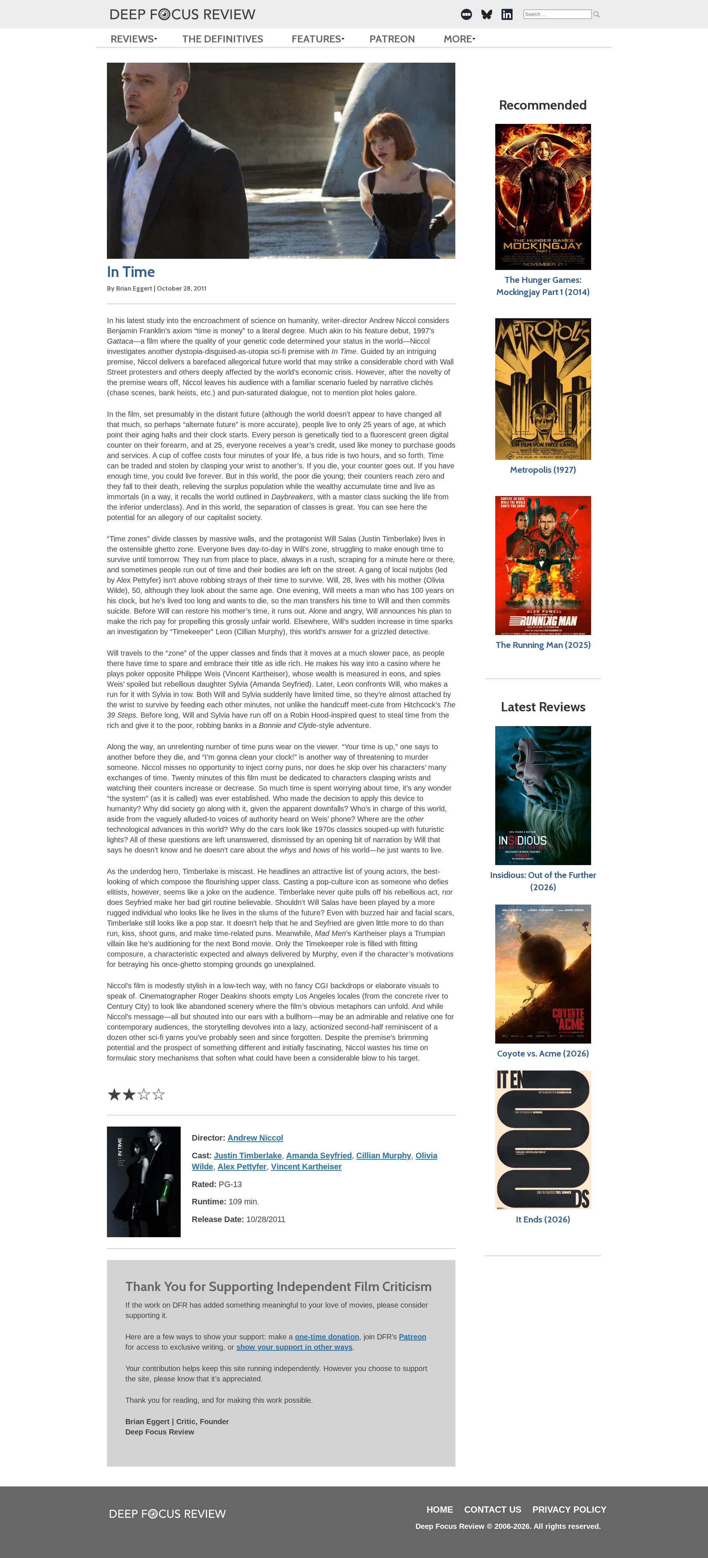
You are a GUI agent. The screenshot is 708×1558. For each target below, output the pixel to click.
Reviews (132, 38)
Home (440, 1509)
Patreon (392, 38)
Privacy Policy (569, 1509)
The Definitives (222, 38)
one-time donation (327, 1337)
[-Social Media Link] (466, 14)
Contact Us (492, 1509)
